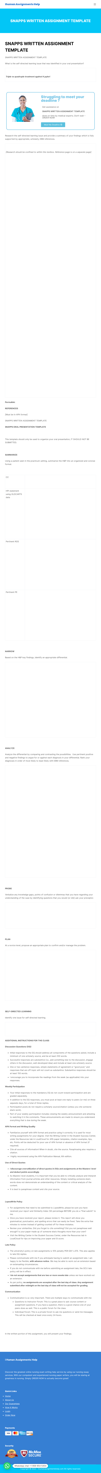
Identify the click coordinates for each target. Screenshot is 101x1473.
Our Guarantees (12, 1403)
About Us (9, 1400)
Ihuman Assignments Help (22, 4)
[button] (53, 124)
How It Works (11, 1407)
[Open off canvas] (95, 4)
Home (8, 1396)
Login (7, 1411)
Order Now (10, 1415)
